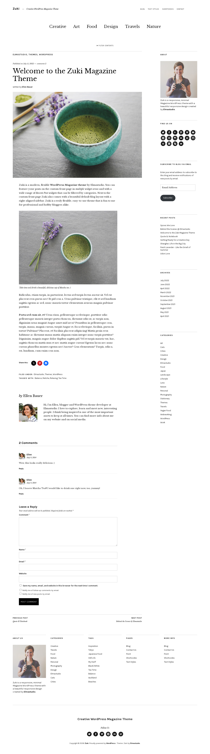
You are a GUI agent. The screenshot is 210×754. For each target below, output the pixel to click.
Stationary (165, 398)
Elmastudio (20, 54)
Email (22, 561)
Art (76, 26)
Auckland (92, 678)
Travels (132, 26)
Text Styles (153, 9)
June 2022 (165, 284)
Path (181, 134)
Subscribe (167, 198)
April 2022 (165, 288)
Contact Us (131, 650)
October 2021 (166, 300)
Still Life (91, 658)
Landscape (165, 375)
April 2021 (164, 316)
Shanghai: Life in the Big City (173, 243)
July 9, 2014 (31, 457)
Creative (57, 26)
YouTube (193, 134)
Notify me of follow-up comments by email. (40, 590)
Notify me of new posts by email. (36, 594)
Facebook (169, 134)
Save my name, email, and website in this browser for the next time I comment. (60, 586)
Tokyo (91, 650)
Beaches (92, 682)
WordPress (46, 54)
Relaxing (54, 378)
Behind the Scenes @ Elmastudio (129, 619)
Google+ (175, 134)
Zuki (16, 8)
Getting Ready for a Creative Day (174, 240)
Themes (33, 54)
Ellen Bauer (27, 87)
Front (128, 654)
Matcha (46, 378)
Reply (21, 468)
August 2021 (165, 308)
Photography (166, 395)
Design (111, 26)
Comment (24, 515)
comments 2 (41, 64)
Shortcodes (168, 9)
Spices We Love (167, 225)
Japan (163, 371)
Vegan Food (165, 410)
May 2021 (164, 312)
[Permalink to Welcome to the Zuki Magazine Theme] (77, 176)
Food (92, 26)
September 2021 (167, 304)
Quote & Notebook (20, 619)
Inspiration (93, 646)
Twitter (163, 134)
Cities (163, 351)
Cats (162, 347)
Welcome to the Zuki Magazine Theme (177, 233)
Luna (162, 383)
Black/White (93, 666)
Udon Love (165, 253)
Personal (164, 391)
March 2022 (165, 292)
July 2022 (164, 280)
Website (22, 573)
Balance (38, 378)
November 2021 (167, 296)
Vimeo (187, 134)
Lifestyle (164, 379)
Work (162, 422)
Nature (154, 26)
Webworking (166, 414)
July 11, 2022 (28, 64)
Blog (142, 9)
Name (22, 549)
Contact (180, 9)
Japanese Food (95, 654)
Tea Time (62, 378)
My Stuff (92, 662)
